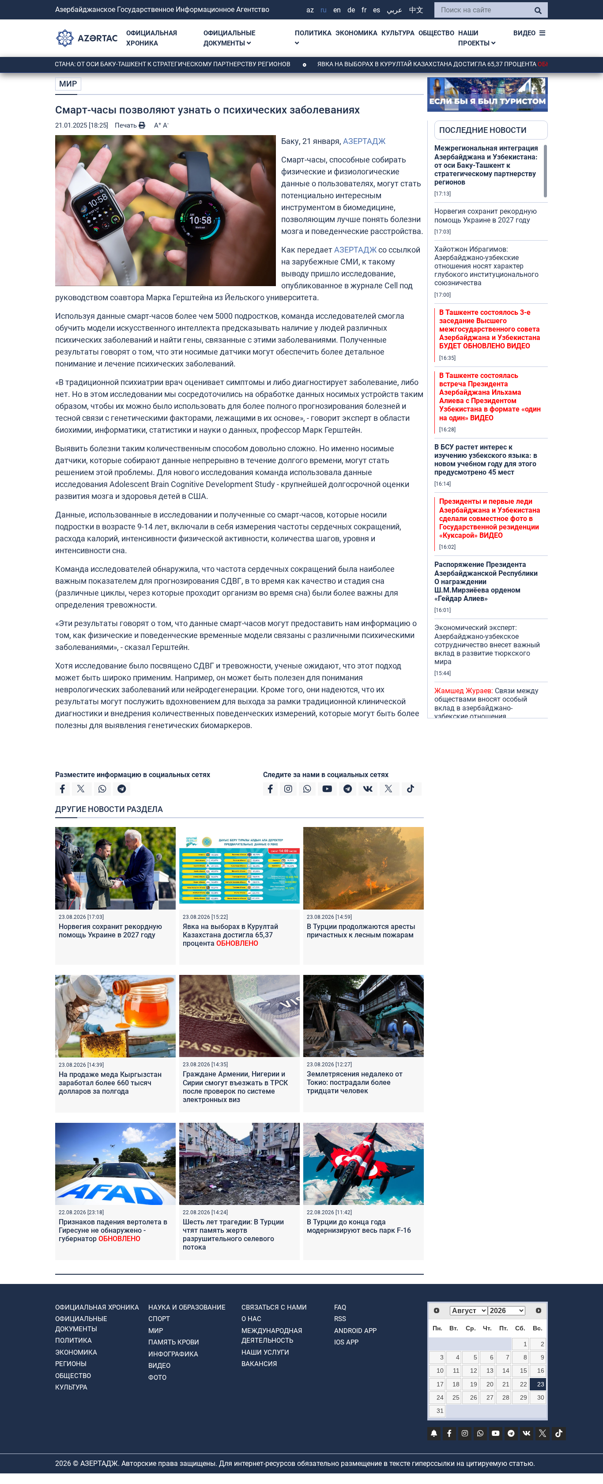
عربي (395, 10)
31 (440, 1410)
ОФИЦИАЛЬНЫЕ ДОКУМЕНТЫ (229, 38)
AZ (310, 10)
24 (440, 1397)
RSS (340, 1319)
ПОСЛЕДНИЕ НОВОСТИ (483, 130)
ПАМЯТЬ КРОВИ (173, 1342)
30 (540, 1397)
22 (523, 1384)
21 (505, 1384)
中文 (416, 10)
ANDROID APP (355, 1331)
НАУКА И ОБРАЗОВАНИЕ (187, 1307)
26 (473, 1397)
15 (523, 1370)
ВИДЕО (524, 33)
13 (490, 1370)
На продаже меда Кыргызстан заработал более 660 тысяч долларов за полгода (110, 1082)
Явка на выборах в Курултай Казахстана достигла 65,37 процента (407, 64)
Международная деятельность (271, 1336)
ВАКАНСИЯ (259, 1364)
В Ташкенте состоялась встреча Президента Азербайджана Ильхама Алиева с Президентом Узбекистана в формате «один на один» (490, 396)
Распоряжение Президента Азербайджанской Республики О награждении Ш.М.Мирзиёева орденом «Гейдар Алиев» (486, 581)
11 (456, 1370)
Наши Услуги (265, 1352)
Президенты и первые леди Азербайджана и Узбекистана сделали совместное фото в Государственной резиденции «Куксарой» (489, 518)
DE (351, 10)
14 (505, 1370)
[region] (491, 431)
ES (376, 10)
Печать (127, 125)
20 (490, 1384)
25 (456, 1397)
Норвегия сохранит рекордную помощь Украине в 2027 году (110, 930)
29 (523, 1397)
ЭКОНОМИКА (356, 33)
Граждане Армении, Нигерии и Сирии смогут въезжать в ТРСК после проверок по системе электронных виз (235, 1087)
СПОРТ (159, 1319)
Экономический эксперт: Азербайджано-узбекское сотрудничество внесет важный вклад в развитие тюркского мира (487, 644)
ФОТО (157, 1378)
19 (473, 1384)
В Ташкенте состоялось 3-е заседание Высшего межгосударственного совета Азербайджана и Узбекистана (489, 329)
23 (540, 1384)
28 (505, 1397)
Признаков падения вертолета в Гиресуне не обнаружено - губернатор (113, 1230)
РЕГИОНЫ (71, 1364)
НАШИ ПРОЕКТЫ (474, 38)
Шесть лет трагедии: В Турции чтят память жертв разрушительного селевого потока (233, 1235)
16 (540, 1370)
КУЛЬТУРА (398, 33)
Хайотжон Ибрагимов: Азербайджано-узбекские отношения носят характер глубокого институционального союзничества (486, 266)
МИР (68, 83)
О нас (251, 1319)
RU (323, 10)
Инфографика (173, 1354)
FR (364, 10)
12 (473, 1370)
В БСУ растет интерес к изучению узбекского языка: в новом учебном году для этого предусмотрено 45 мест (485, 460)
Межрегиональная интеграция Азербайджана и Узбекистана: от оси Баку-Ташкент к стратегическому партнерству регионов (486, 165)
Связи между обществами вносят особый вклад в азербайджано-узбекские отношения (486, 704)
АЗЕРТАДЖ (364, 141)
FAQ (340, 1307)
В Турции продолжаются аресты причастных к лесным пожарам (361, 930)
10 (440, 1370)
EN (337, 10)
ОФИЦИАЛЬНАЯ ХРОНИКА (151, 38)
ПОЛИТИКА (313, 33)
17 (440, 1384)
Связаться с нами (274, 1307)
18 (456, 1384)
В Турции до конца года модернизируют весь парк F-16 (359, 1226)
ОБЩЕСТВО (436, 33)
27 (490, 1397)
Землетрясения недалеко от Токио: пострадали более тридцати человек (355, 1082)
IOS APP (346, 1342)
